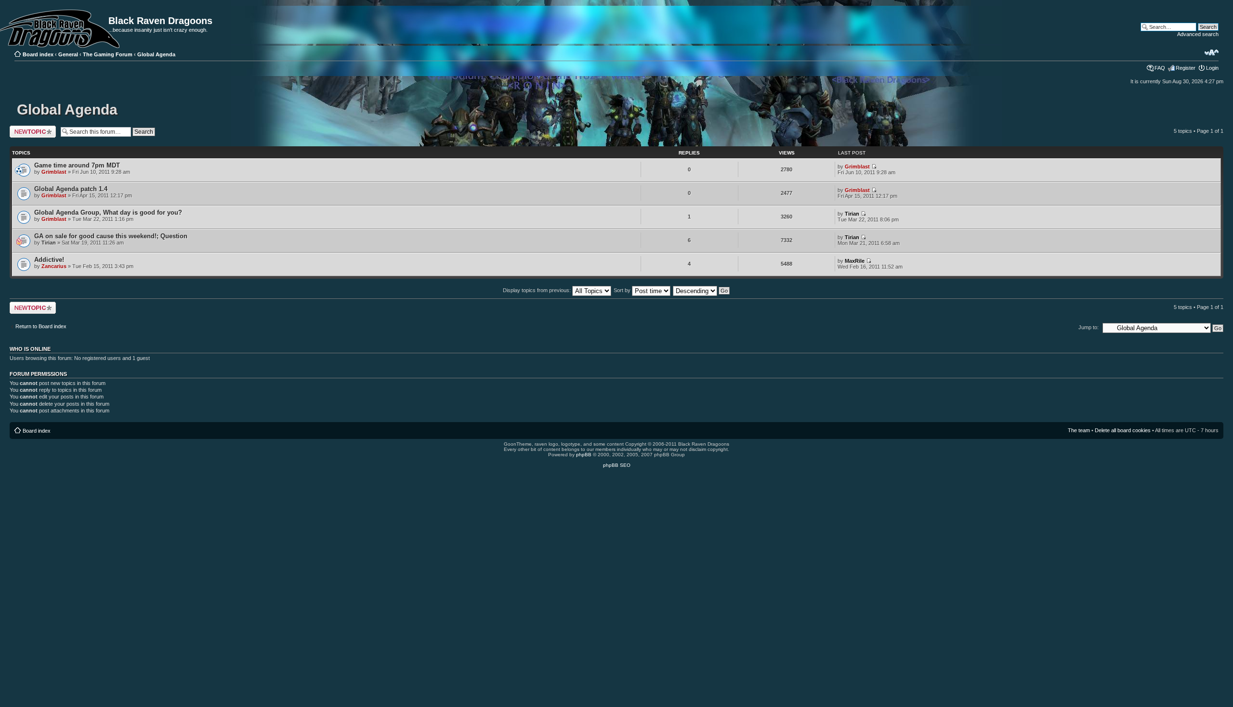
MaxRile (855, 261)
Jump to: (1088, 327)
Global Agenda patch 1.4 (70, 189)
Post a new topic (29, 128)
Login (1212, 68)
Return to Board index (40, 326)
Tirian (852, 214)
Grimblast (53, 172)
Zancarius (53, 266)
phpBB (583, 454)
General (68, 54)
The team (1079, 430)
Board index (38, 54)
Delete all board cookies (1123, 430)
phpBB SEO (616, 465)
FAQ (1159, 68)
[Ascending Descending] (702, 290)
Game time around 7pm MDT (77, 165)
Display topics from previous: (537, 290)
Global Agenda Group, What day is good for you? (108, 212)
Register (1185, 68)
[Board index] (17, 10)
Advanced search (1198, 34)
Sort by (623, 290)
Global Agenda (156, 54)
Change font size (1212, 52)
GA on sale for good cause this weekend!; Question (110, 236)
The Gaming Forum (107, 54)
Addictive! (49, 259)
